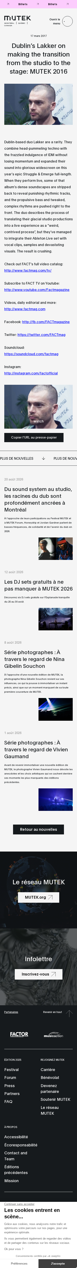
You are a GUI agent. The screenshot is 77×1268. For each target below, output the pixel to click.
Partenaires (11, 1011)
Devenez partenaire (50, 1088)
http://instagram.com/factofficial (31, 373)
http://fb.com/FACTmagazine (46, 321)
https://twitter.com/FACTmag (41, 334)
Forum (10, 1077)
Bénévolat (50, 1077)
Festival (11, 1069)
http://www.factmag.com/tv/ (28, 270)
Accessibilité (16, 1136)
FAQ (8, 1101)
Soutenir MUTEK (55, 1099)
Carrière (48, 1069)
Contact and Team (15, 1155)
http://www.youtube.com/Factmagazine (37, 289)
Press (9, 1085)
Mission (11, 1180)
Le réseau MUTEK (50, 1110)
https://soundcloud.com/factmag (31, 353)
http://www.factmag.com (24, 308)
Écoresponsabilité (20, 1144)
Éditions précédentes (16, 1169)
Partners (12, 1093)
